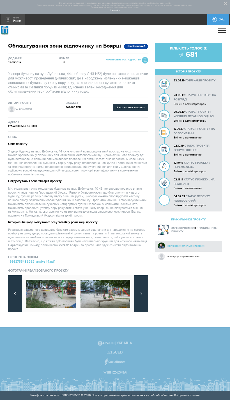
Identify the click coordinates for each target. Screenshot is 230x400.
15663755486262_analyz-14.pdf (31, 262)
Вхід (221, 19)
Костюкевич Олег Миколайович (185, 246)
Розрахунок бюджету (132, 107)
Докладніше (115, 10)
